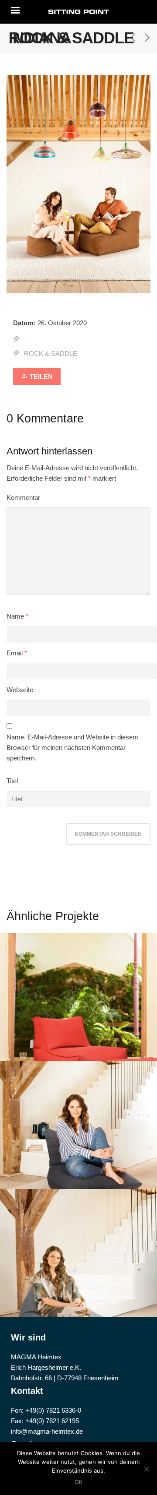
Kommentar (23, 497)
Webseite (20, 689)
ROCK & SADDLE (50, 353)
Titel (12, 780)
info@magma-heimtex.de (47, 1431)
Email (15, 653)
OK (78, 1481)
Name (15, 616)
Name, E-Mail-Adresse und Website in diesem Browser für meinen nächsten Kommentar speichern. (72, 747)
